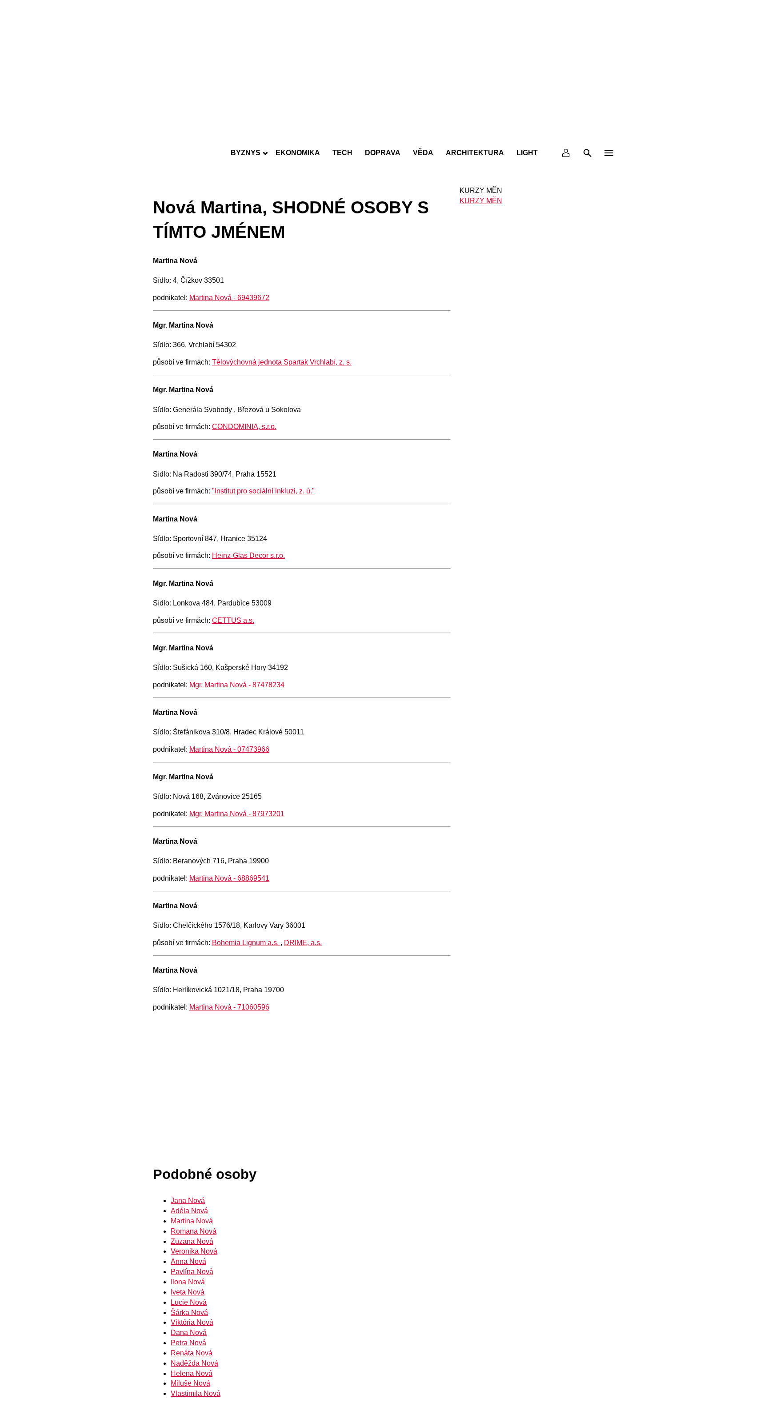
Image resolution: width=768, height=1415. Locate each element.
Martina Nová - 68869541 (229, 878)
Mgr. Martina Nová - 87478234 (236, 685)
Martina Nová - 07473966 (229, 749)
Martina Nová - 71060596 (229, 1007)
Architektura (475, 152)
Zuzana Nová (192, 1241)
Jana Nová (188, 1200)
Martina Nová (192, 1221)
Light (527, 152)
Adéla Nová (189, 1211)
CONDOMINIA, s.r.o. (244, 426)
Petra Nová (188, 1343)
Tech (342, 152)
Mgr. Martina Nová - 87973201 (236, 814)
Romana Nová (193, 1231)
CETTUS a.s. (233, 620)
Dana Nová (189, 1332)
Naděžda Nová (194, 1363)
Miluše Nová (190, 1383)
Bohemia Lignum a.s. (246, 942)
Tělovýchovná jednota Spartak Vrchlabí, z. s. (282, 362)
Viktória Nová (192, 1322)
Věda (423, 152)
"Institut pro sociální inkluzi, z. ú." (263, 491)
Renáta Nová (191, 1353)
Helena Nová (191, 1373)
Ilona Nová (188, 1282)
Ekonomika (298, 152)
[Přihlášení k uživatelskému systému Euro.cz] (566, 153)
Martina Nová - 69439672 (229, 297)
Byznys (245, 152)
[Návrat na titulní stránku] (384, 133)
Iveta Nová (187, 1292)
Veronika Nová (194, 1251)
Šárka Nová (189, 1312)
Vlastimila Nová (195, 1393)
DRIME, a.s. (303, 942)
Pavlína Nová (192, 1271)
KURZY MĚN (481, 200)
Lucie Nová (189, 1302)
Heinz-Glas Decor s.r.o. (248, 555)
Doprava (382, 152)
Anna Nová (188, 1261)
